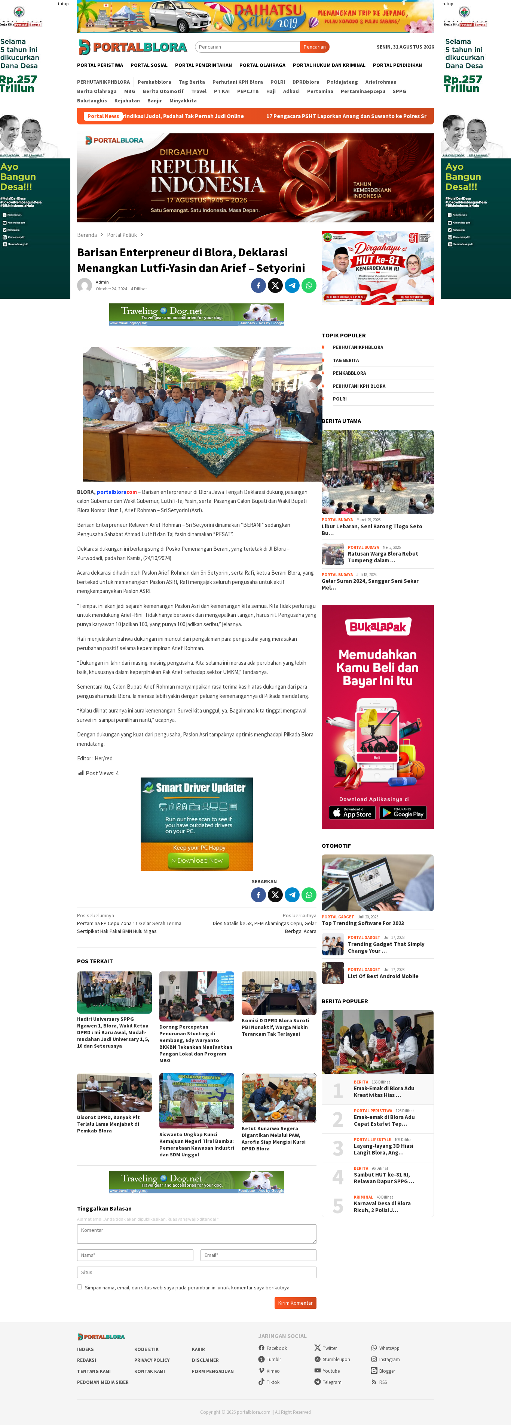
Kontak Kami (149, 1371)
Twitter (330, 1348)
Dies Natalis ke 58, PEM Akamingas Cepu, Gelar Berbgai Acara (264, 923)
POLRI (340, 399)
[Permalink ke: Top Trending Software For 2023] (378, 882)
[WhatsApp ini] (309, 285)
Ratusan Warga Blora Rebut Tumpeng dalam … (383, 557)
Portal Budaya (337, 519)
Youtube (331, 1371)
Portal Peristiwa (373, 1110)
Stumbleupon (336, 1359)
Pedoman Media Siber (103, 1382)
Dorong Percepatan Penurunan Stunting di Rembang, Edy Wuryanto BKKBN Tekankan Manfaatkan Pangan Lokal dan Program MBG (195, 1043)
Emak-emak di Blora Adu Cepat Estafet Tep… (384, 1120)
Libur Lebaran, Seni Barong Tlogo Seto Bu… (372, 530)
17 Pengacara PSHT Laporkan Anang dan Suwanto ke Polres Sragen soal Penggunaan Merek (314, 116)
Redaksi (86, 1360)
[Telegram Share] (292, 285)
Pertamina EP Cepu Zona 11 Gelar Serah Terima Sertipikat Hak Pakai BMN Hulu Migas (129, 923)
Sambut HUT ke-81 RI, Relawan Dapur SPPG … (384, 1178)
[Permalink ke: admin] (84, 284)
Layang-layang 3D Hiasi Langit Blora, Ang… (383, 1149)
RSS (383, 1382)
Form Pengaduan (213, 1371)
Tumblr (274, 1359)
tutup (63, 3)
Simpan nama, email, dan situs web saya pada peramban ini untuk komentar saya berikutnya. (188, 1287)
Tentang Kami (94, 1371)
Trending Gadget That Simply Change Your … (386, 947)
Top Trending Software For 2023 (363, 923)
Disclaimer (205, 1360)
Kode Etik (146, 1349)
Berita (361, 1082)
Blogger (387, 1371)
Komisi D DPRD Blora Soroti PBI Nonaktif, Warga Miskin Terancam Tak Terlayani (275, 1027)
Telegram (332, 1382)
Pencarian (315, 46)
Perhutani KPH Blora (359, 386)
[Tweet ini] (275, 285)
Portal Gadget (338, 916)
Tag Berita (346, 360)
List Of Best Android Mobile (383, 976)
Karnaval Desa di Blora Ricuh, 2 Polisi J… (382, 1207)
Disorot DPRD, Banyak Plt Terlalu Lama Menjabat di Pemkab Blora (108, 1124)
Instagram (389, 1359)
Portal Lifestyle (372, 1139)
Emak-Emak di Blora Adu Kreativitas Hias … (384, 1091)
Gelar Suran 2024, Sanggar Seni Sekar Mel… (370, 584)
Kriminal (363, 1197)
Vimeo (273, 1371)
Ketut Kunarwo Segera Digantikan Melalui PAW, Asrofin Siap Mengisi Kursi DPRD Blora (274, 1138)
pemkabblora (349, 373)
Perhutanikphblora (358, 347)
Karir (198, 1349)
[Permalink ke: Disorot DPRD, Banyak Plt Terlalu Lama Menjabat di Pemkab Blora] (114, 1092)
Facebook (277, 1348)
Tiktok (273, 1382)
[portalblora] (133, 46)
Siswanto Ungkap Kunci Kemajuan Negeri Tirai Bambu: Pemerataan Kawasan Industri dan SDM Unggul (196, 1144)
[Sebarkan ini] (258, 285)
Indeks (85, 1349)
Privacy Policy (151, 1360)
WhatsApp (389, 1348)
